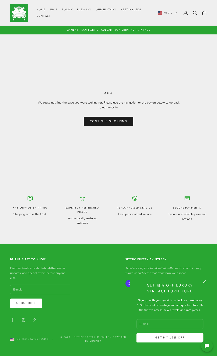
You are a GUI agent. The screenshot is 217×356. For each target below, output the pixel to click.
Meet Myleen (131, 10)
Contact (44, 16)
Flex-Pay (84, 10)
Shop (54, 10)
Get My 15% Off (170, 338)
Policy (67, 10)
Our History (106, 10)
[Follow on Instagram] (23, 320)
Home (41, 10)
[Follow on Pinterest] (34, 320)
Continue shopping (108, 121)
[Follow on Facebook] (12, 320)
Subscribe (26, 303)
